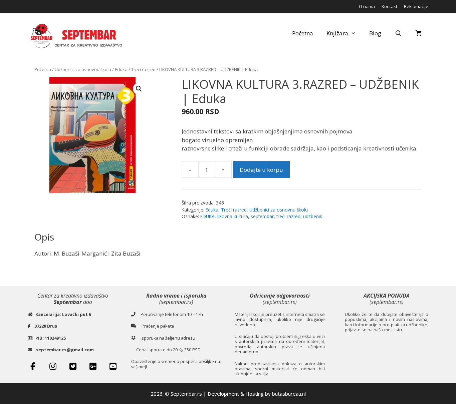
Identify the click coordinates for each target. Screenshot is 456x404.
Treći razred (143, 69)
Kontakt (389, 6)
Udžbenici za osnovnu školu (83, 69)
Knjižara (337, 33)
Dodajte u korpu (261, 169)
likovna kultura (232, 216)
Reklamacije (416, 6)
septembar (262, 216)
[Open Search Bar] (398, 33)
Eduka (121, 69)
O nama (367, 6)
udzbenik (312, 216)
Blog (375, 33)
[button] (139, 89)
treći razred (288, 216)
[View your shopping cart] (418, 33)
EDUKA (207, 216)
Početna (302, 33)
